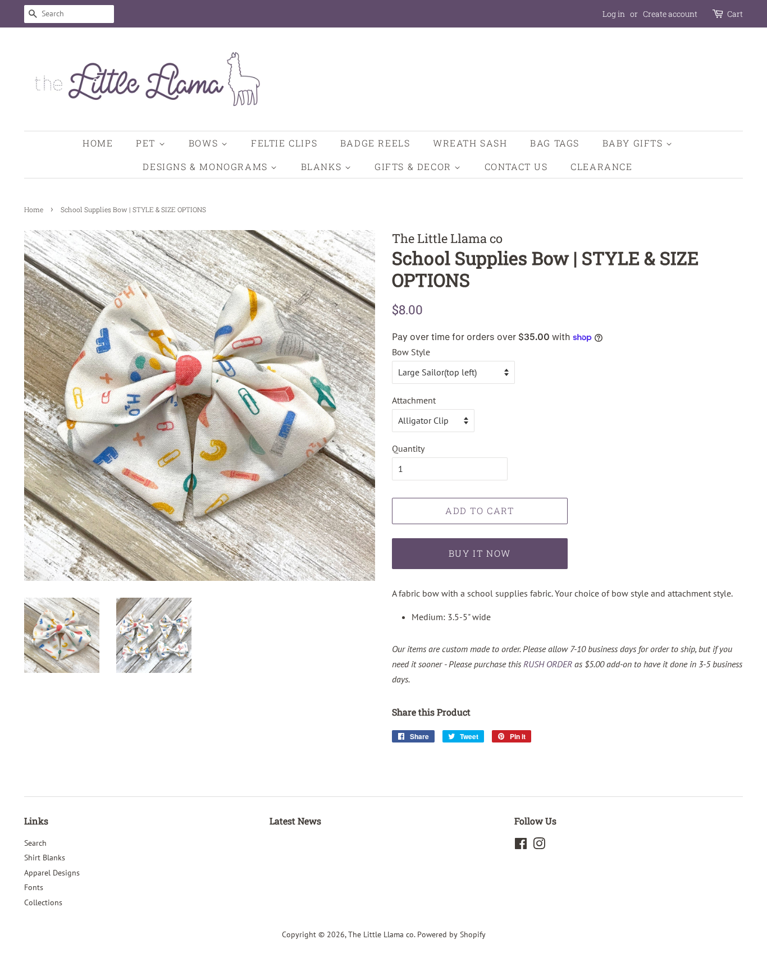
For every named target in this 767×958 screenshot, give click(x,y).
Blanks (323, 166)
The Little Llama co (381, 934)
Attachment (414, 400)
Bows (205, 143)
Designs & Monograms (207, 166)
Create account (670, 13)
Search (35, 843)
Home (98, 143)
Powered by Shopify (451, 934)
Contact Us (516, 166)
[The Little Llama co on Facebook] (520, 846)
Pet (147, 143)
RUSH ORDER (547, 664)
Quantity (408, 448)
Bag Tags (554, 143)
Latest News (295, 821)
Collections (43, 902)
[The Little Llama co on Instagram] (539, 846)
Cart (735, 13)
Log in (613, 13)
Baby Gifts (634, 143)
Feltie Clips (284, 143)
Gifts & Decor (414, 166)
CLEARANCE (601, 166)
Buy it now (480, 553)
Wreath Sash (470, 143)
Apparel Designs (52, 873)
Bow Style (411, 351)
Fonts (33, 887)
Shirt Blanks (44, 857)
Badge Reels (375, 143)
